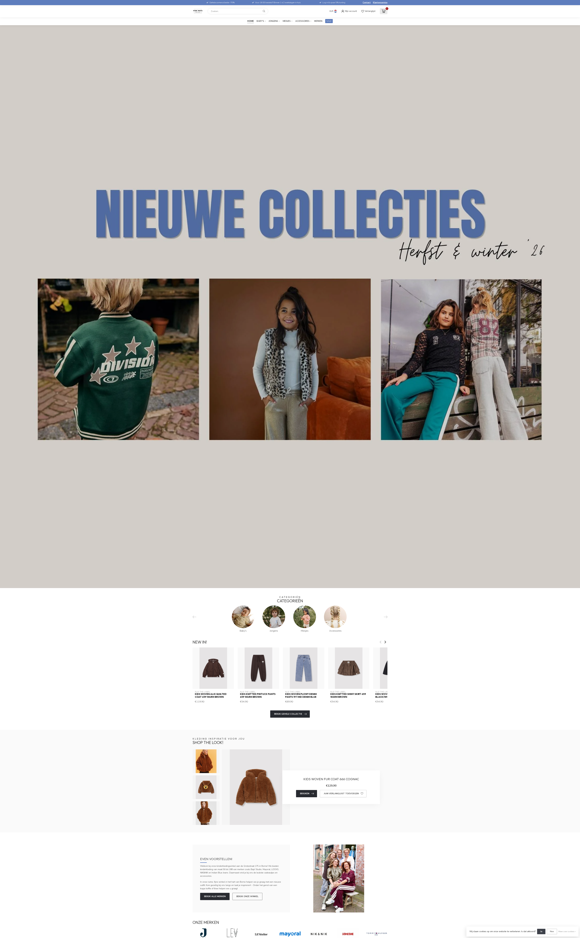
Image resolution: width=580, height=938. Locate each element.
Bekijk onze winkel (247, 896)
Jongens (273, 21)
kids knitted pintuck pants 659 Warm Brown (258, 695)
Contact (367, 2)
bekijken (304, 793)
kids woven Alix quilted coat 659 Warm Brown (211, 695)
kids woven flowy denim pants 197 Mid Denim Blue (301, 695)
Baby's (260, 21)
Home (250, 21)
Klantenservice (380, 2)
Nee (552, 931)
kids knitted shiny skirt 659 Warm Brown (348, 695)
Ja (541, 931)
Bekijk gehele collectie (288, 714)
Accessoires (302, 21)
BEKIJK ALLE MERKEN (215, 896)
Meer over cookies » (566, 931)
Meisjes (287, 21)
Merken (318, 21)
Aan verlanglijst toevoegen (341, 793)
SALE (329, 21)
